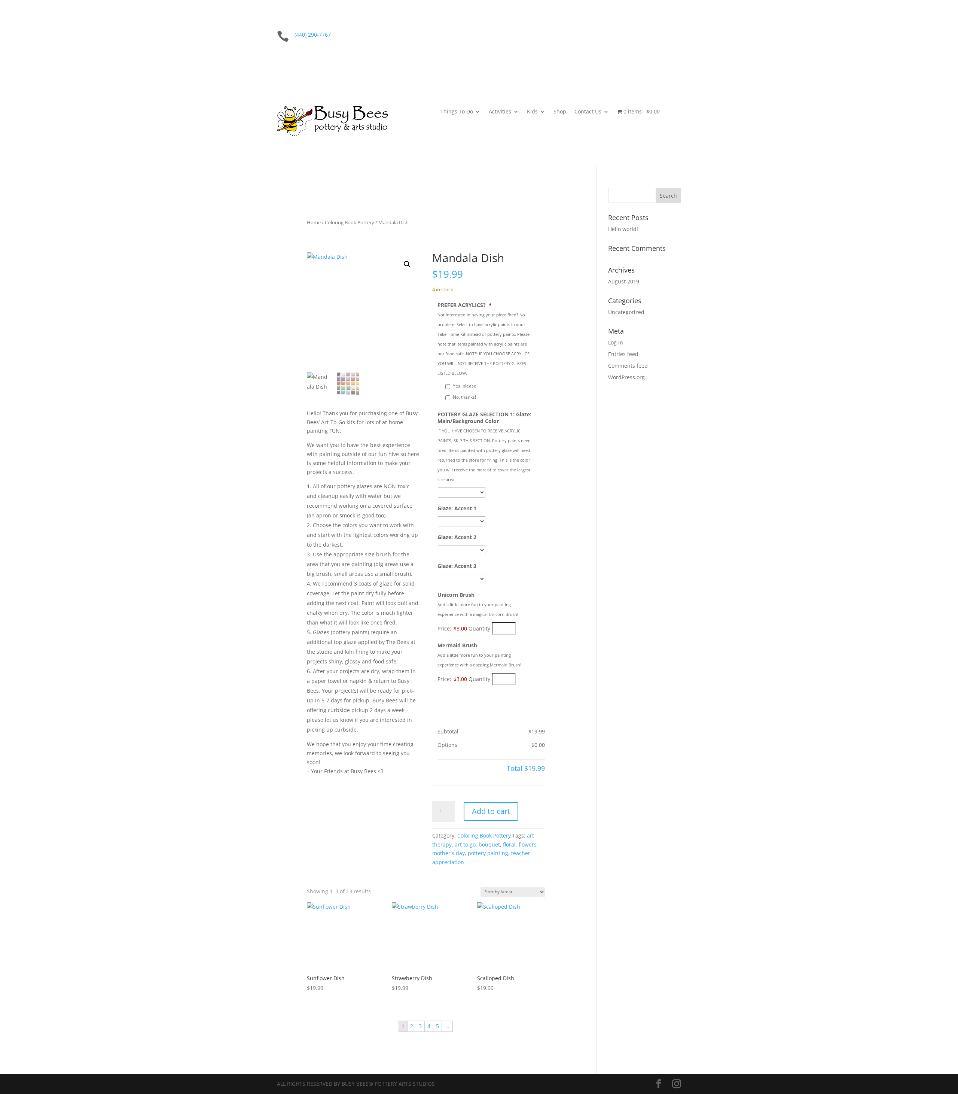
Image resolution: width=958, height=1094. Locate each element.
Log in (615, 342)
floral (509, 844)
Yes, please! (465, 386)
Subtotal (447, 731)
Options (447, 744)
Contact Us (587, 112)
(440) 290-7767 (313, 34)
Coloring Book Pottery (349, 222)
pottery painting (488, 853)
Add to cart (491, 811)
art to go (465, 844)
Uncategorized (626, 312)
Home (314, 222)
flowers (528, 844)
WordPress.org (626, 377)
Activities (500, 112)
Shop (559, 112)
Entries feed (623, 354)
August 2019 (623, 281)
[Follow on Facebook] (660, 36)
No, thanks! (464, 397)
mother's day (448, 853)
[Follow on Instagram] (675, 36)
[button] (407, 264)
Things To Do (456, 112)
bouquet (489, 844)
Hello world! (623, 229)
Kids (532, 112)
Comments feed (628, 365)
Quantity (479, 628)
